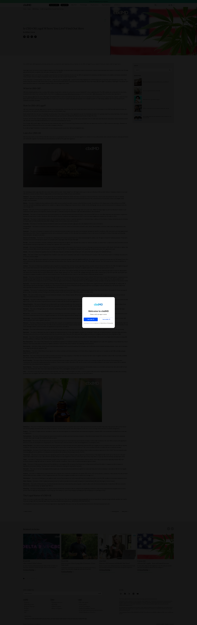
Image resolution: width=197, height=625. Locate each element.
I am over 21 (90, 319)
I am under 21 (106, 319)
